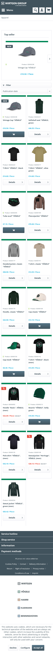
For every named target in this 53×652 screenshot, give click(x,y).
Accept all (38, 647)
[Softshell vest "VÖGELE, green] (39, 106)
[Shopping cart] (48, 10)
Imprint (35, 573)
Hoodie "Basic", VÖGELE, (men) (13, 409)
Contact (23, 564)
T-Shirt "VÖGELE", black (13, 168)
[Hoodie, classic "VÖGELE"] (13, 298)
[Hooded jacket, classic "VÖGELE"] (13, 250)
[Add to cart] (13, 134)
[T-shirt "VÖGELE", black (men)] (39, 346)
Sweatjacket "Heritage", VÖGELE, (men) (39, 457)
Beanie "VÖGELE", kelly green (39, 409)
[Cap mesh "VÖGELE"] (13, 346)
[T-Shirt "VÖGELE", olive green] (39, 154)
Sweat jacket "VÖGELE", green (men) (13, 504)
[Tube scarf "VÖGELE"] (13, 202)
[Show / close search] (35, 10)
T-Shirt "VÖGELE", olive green (38, 169)
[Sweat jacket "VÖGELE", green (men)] (13, 490)
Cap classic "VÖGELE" (37, 312)
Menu (10, 10)
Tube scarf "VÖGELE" (12, 216)
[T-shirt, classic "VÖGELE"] (39, 250)
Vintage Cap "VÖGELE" (27, 67)
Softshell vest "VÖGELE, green (39, 121)
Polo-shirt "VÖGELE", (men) (12, 457)
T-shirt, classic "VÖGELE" (39, 264)
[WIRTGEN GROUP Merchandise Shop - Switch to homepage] (13, 3)
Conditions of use (22, 573)
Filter (8, 85)
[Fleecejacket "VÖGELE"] (39, 202)
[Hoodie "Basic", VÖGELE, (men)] (13, 394)
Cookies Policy (11, 564)
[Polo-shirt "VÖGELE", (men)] (13, 442)
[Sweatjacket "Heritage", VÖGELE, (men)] (39, 442)
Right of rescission (22, 568)
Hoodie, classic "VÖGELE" (13, 312)
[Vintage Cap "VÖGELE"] (27, 51)
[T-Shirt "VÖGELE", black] (13, 154)
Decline (13, 647)
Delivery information (37, 564)
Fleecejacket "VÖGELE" (38, 216)
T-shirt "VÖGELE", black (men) (39, 361)
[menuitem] (7, 10)
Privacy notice (38, 568)
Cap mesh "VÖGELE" (11, 360)
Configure (25, 647)
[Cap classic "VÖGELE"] (39, 298)
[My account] (42, 10)
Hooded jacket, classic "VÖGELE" (12, 265)
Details (37, 134)
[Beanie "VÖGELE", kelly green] (39, 394)
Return (9, 568)
